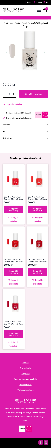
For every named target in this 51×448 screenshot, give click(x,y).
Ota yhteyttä (25, 368)
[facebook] (40, 442)
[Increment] (14, 93)
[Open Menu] (39, 10)
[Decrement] (5, 93)
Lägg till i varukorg (33, 94)
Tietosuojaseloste (25, 390)
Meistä (25, 362)
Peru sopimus (25, 384)
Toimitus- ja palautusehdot (26, 379)
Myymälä (26, 373)
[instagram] (46, 442)
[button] (13, 104)
